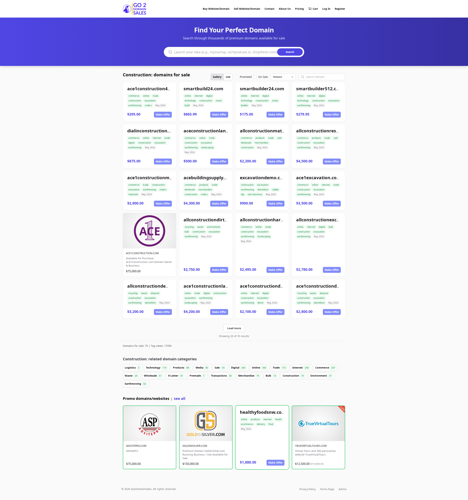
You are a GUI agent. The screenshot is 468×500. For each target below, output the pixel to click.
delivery (261, 424)
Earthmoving (135, 383)
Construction (293, 375)
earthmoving (134, 105)
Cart (315, 8)
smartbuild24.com (203, 88)
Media (202, 367)
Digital (238, 367)
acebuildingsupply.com (209, 177)
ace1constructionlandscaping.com (221, 286)
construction (134, 100)
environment (213, 226)
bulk (187, 231)
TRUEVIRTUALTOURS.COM (311, 445)
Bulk (271, 375)
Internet (300, 367)
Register (340, 8)
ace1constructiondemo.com (270, 286)
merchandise (261, 142)
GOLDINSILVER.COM (194, 445)
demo (260, 302)
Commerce (325, 367)
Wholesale (153, 375)
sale (279, 138)
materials (133, 194)
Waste (131, 375)
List (228, 77)
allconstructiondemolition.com (161, 286)
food (271, 424)
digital (209, 95)
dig (242, 194)
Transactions (221, 375)
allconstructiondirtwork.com (215, 220)
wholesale (246, 142)
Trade (279, 367)
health (278, 419)
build (187, 105)
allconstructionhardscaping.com (275, 220)
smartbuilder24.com (262, 88)
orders (148, 105)
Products (181, 367)
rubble (275, 189)
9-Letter (175, 375)
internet (199, 95)
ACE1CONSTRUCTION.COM (142, 253)
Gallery (217, 77)
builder (244, 105)
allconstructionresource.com (327, 131)
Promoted (246, 77)
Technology (156, 367)
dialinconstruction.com (152, 131)
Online (259, 367)
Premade (197, 375)
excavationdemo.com (263, 177)
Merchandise (248, 375)
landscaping (207, 147)
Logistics (132, 367)
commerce (133, 95)
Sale (219, 367)
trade (155, 95)
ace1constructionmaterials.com (162, 177)
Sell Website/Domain (247, 8)
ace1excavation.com (318, 177)
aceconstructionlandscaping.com (220, 131)
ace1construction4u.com (154, 88)
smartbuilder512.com (319, 88)
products (260, 138)
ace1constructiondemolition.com (332, 286)
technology (190, 100)
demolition (263, 189)
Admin (343, 489)
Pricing (299, 8)
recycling (189, 226)
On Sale (263, 77)
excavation (150, 100)
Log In (326, 8)
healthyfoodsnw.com (263, 412)
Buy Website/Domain (216, 8)
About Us (285, 8)
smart (219, 100)
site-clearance (255, 194)
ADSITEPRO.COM (136, 445)
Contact (269, 8)
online (146, 95)
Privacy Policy (307, 489)
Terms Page (327, 489)
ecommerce (247, 424)
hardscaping (264, 236)
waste (200, 226)
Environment (321, 375)
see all (179, 398)
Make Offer (163, 114)
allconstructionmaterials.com (272, 131)
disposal (155, 293)
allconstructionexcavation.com (330, 220)
